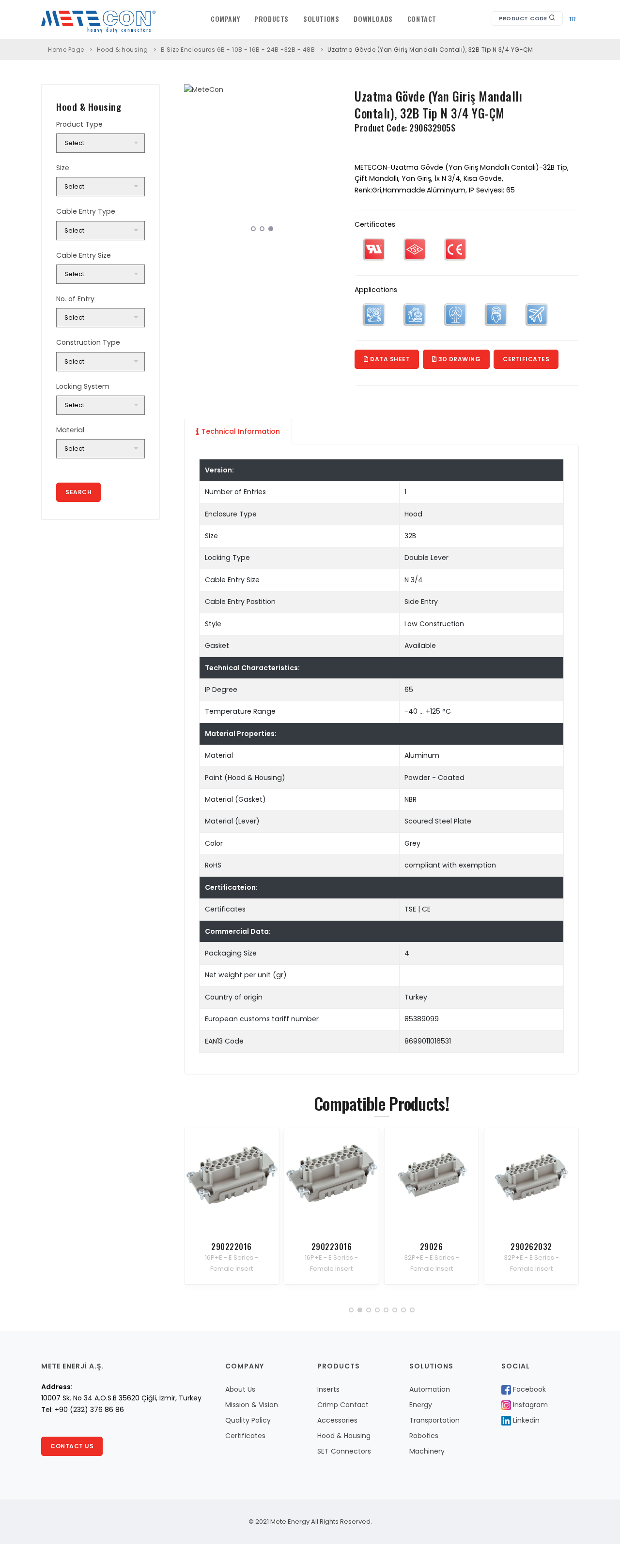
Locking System (82, 386)
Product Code (524, 18)
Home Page (66, 49)
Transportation (434, 1420)
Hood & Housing (344, 1436)
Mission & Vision (251, 1405)
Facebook (528, 1389)
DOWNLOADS (373, 19)
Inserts (328, 1389)
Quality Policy (248, 1420)
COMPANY (225, 19)
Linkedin (525, 1420)
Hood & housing (122, 49)
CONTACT (421, 19)
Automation (429, 1389)
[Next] (330, 160)
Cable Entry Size (83, 255)
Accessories (337, 1420)
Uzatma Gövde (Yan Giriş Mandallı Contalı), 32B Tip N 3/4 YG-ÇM (430, 49)
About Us (240, 1389)
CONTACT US (71, 1446)
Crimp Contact (343, 1405)
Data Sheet (389, 359)
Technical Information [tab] (241, 431)
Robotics (423, 1436)
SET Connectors (344, 1451)
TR (572, 19)
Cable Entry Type (85, 211)
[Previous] (193, 160)
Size (62, 168)
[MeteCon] (262, 89)
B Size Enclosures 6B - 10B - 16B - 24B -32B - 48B (238, 49)
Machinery (427, 1451)
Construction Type (88, 342)
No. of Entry (75, 299)
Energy (420, 1405)
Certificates (526, 359)
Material (70, 430)
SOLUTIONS (321, 19)
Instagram (529, 1405)
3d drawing (459, 359)
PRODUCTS (271, 19)
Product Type (79, 124)
